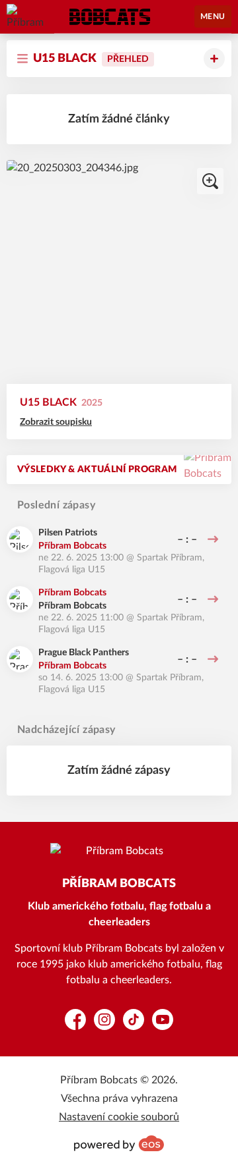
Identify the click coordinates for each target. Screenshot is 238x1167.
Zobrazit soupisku (56, 422)
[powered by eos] (119, 1143)
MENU (212, 16)
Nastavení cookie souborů (119, 1117)
